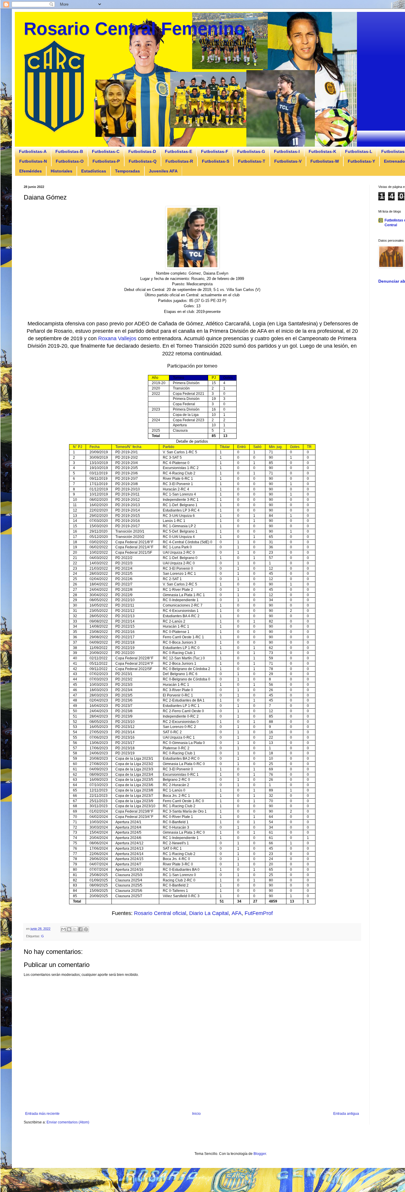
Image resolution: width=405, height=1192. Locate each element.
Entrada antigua (346, 1114)
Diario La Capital (209, 913)
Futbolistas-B (69, 151)
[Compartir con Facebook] (80, 929)
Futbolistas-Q (143, 161)
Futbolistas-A (33, 151)
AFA (237, 913)
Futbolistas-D (142, 151)
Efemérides (30, 171)
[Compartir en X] (75, 929)
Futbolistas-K (322, 151)
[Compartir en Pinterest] (86, 929)
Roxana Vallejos (117, 338)
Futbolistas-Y (361, 161)
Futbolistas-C (105, 151)
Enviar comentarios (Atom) (68, 1122)
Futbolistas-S (215, 161)
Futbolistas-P (106, 161)
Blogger (259, 1154)
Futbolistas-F (214, 151)
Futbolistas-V (288, 161)
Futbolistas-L (358, 151)
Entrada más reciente (42, 1114)
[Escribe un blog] (69, 929)
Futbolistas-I (287, 151)
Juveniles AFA (163, 171)
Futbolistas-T (251, 161)
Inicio (196, 1114)
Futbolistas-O (70, 161)
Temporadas (127, 171)
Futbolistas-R (179, 161)
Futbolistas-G (251, 151)
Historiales (61, 171)
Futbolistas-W (324, 161)
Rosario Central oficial (160, 913)
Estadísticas (93, 171)
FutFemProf (259, 913)
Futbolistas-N (33, 161)
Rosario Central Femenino (134, 29)
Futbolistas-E (178, 151)
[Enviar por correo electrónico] (63, 929)
